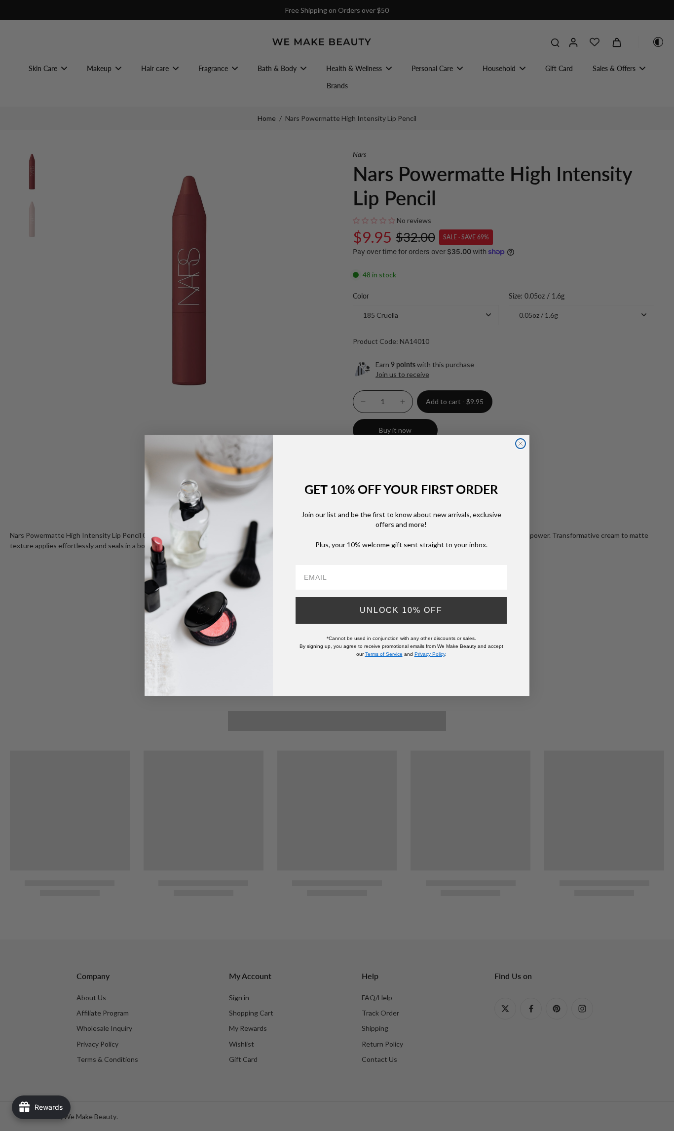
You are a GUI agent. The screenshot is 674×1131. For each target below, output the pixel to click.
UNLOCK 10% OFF (401, 610)
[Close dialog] (520, 444)
